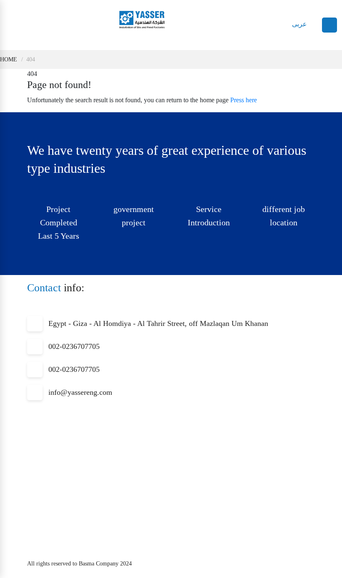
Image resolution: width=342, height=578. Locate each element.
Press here (243, 99)
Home (8, 59)
